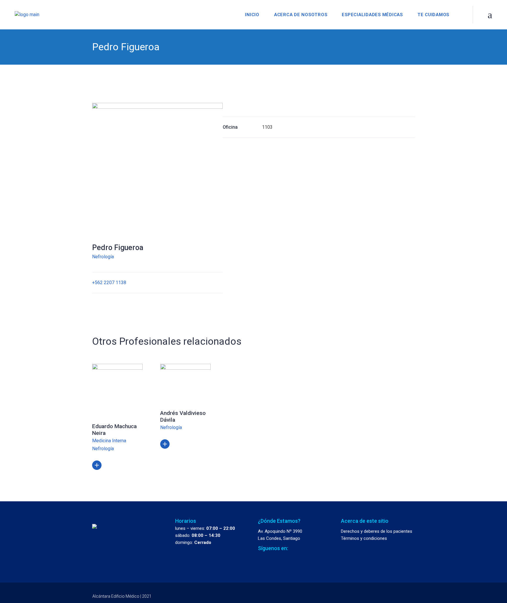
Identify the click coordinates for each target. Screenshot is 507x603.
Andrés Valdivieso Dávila (183, 416)
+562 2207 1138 (109, 282)
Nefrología (103, 256)
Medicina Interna (109, 440)
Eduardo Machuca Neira (114, 429)
